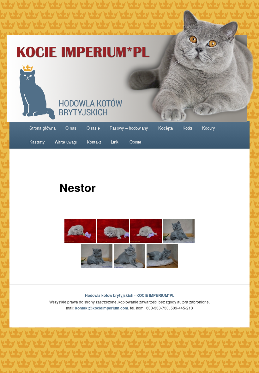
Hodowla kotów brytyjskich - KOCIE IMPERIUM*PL (129, 295)
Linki (115, 142)
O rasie (93, 128)
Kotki (187, 128)
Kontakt (94, 142)
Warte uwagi (66, 142)
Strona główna (42, 128)
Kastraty (37, 142)
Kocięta (165, 128)
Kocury (208, 128)
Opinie (135, 142)
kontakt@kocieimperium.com (101, 308)
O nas (70, 128)
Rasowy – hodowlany (129, 128)
